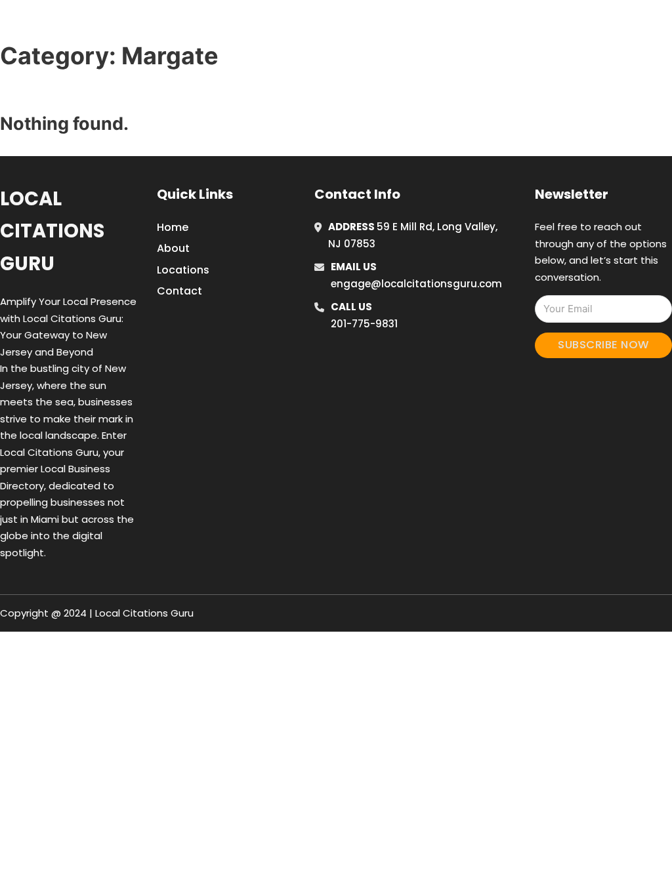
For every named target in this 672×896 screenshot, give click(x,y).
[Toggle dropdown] (639, 25)
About (173, 248)
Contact (179, 290)
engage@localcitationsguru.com (416, 284)
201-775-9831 (364, 324)
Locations (552, 25)
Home (492, 25)
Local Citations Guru (52, 231)
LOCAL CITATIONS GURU (120, 25)
